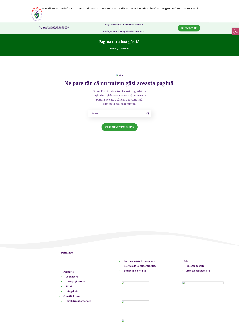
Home (113, 48)
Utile (187, 261)
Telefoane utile (195, 265)
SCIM (69, 286)
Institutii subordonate (78, 301)
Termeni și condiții (135, 270)
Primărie (68, 271)
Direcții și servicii (76, 281)
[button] (188, 28)
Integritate (72, 291)
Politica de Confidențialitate (140, 265)
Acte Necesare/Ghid (198, 270)
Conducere (72, 276)
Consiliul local (72, 296)
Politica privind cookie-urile (140, 261)
